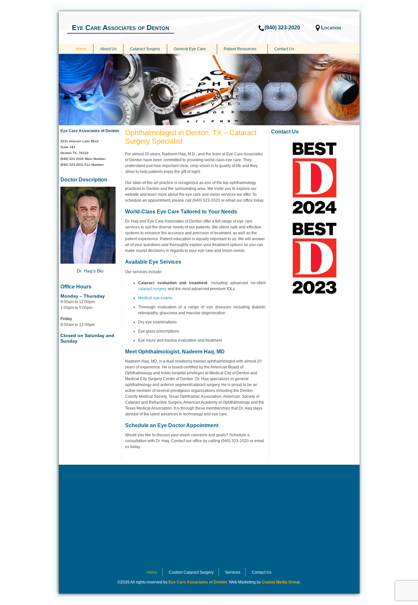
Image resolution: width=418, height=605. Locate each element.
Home (81, 49)
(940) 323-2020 (282, 27)
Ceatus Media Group (281, 582)
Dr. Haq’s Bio (90, 270)
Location (331, 27)
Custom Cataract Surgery (191, 572)
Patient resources (240, 49)
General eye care (190, 49)
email (230, 200)
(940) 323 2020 (72, 159)
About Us (108, 49)
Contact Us (284, 49)
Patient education (175, 239)
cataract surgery (152, 289)
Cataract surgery (145, 49)
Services (232, 572)
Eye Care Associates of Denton (120, 27)
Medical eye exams (155, 298)
